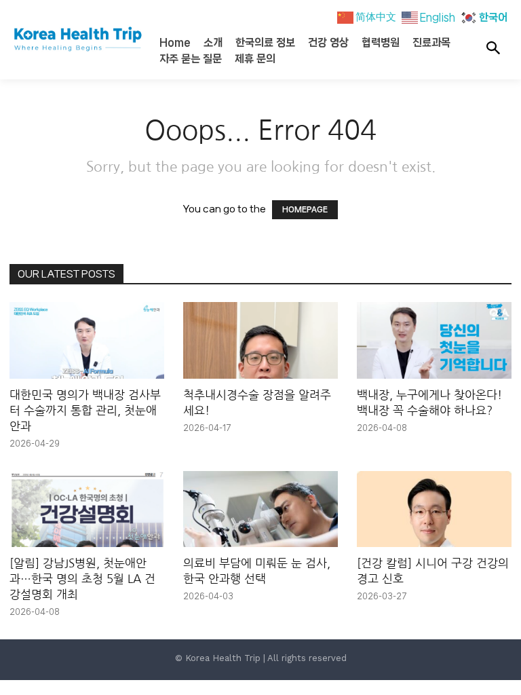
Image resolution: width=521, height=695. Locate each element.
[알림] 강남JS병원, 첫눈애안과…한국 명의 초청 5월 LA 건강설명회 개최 (82, 578)
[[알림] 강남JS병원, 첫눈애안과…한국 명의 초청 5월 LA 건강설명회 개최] (86, 509)
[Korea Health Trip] (65, 39)
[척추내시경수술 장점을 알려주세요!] (260, 340)
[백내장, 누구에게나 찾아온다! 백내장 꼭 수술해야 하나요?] (434, 340)
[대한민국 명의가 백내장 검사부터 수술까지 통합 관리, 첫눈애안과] (86, 340)
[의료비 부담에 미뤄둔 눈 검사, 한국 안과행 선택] (260, 509)
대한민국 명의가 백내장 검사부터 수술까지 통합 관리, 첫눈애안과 (85, 410)
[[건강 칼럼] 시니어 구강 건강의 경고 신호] (434, 509)
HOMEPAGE (305, 210)
